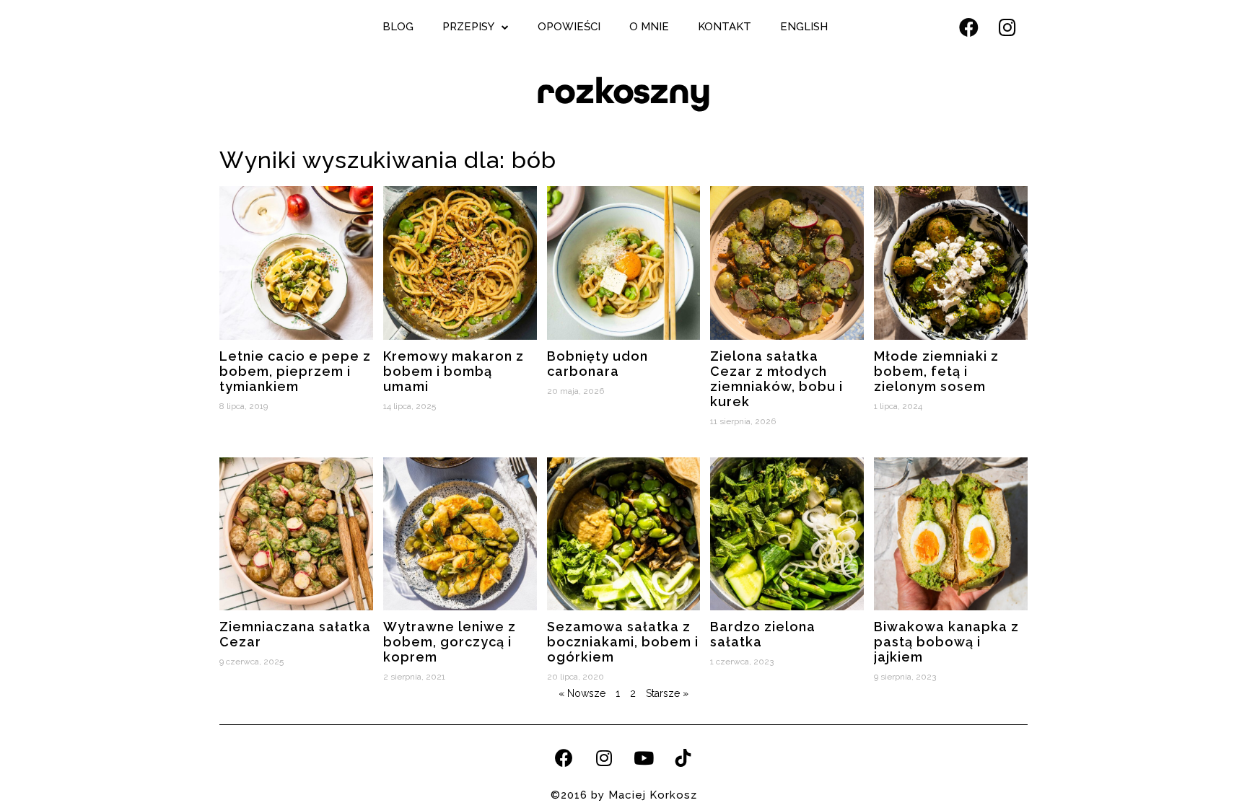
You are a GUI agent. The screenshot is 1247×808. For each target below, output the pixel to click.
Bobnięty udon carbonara (597, 363)
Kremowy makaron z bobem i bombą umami (453, 371)
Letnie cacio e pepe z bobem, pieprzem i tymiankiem (295, 371)
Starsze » (667, 693)
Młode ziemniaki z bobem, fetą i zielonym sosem (936, 371)
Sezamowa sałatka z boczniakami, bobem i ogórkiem (623, 641)
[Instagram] (1007, 26)
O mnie (649, 26)
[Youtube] (644, 757)
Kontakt (724, 26)
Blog (398, 26)
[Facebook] (968, 26)
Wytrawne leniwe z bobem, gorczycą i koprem (449, 641)
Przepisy (468, 26)
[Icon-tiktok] (683, 757)
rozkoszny (623, 91)
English (804, 26)
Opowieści (569, 26)
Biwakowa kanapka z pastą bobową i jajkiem (946, 641)
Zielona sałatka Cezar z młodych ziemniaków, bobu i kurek (776, 378)
